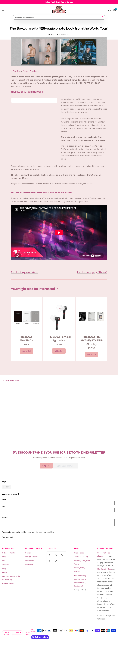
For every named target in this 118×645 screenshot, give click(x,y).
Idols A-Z (5, 557)
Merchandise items (104, 569)
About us (5, 564)
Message (5, 517)
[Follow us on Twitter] (56, 554)
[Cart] (114, 10)
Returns (77, 571)
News (25, 71)
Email (4, 506)
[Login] (109, 10)
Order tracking (8, 583)
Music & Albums (31, 557)
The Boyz (34, 71)
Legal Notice (79, 553)
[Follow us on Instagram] (62, 554)
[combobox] (58, 17)
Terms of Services (81, 557)
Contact (5, 572)
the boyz (6, 487)
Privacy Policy (79, 568)
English (16, 632)
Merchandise (30, 560)
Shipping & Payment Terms (82, 562)
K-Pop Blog (16, 71)
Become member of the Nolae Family (11, 578)
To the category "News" (92, 272)
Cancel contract (80, 590)
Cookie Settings (80, 575)
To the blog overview (24, 272)
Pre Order (29, 564)
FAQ (3, 560)
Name (4, 499)
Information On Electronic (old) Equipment (80, 582)
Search (28, 553)
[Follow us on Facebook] (50, 554)
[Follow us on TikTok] (56, 561)
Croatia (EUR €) (6, 633)
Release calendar (8, 553)
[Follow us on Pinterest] (50, 561)
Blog (4, 568)
